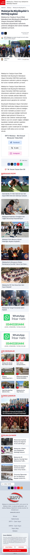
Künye (15, 516)
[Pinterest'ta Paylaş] (18, 164)
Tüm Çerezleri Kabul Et (15, 550)
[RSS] (21, 488)
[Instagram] (15, 488)
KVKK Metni (21, 547)
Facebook (16, 142)
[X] (12, 488)
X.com (16, 148)
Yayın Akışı (15, 528)
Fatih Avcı (6, 59)
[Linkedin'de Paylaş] (15, 164)
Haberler (3, 7)
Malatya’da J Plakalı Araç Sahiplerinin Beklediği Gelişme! (11, 2)
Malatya (9, 7)
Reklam (15, 531)
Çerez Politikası (8, 547)
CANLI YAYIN (7, 484)
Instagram (16, 153)
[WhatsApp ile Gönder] (21, 164)
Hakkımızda (15, 519)
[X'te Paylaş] (5, 33)
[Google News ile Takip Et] (25, 59)
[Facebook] (9, 488)
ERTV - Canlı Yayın (15, 521)
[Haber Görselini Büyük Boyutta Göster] (15, 48)
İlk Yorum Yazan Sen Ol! (16, 169)
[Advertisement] (15, 67)
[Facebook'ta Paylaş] (2, 33)
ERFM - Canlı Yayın (15, 526)
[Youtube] (18, 488)
